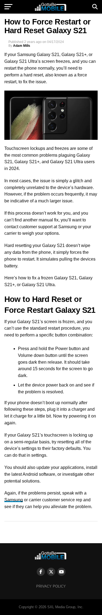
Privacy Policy (51, 586)
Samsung (13, 499)
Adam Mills (21, 46)
